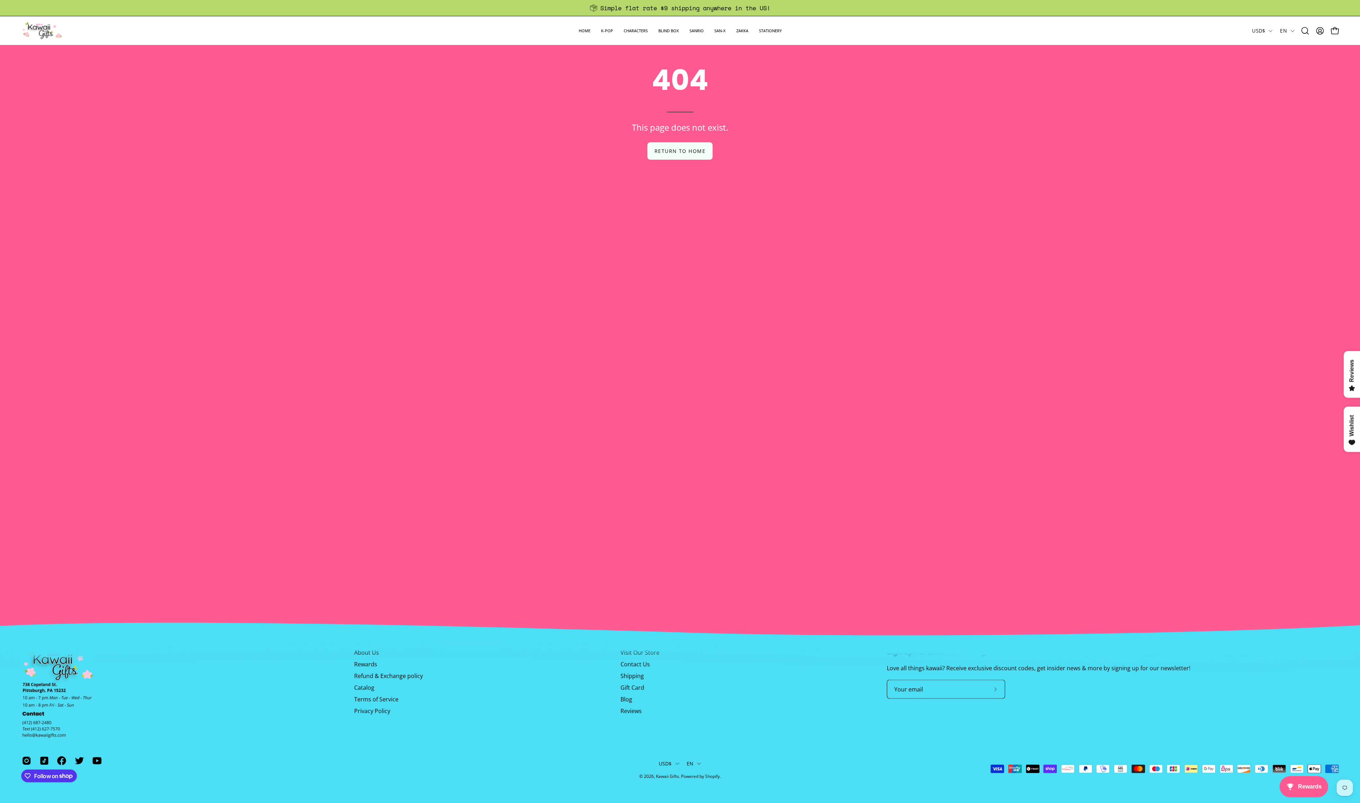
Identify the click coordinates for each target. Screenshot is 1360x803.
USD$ (1258, 30)
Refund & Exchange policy (388, 676)
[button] (607, 30)
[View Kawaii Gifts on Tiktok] (43, 760)
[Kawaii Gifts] (42, 31)
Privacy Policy (372, 711)
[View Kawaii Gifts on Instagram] (25, 760)
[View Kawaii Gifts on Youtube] (96, 760)
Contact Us (635, 664)
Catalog (364, 687)
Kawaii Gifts (667, 776)
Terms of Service (376, 699)
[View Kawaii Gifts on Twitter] (78, 760)
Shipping (632, 676)
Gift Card (632, 687)
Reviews (631, 711)
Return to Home (680, 151)
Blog (626, 699)
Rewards (365, 664)
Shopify (712, 776)
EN (1283, 30)
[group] (680, 8)
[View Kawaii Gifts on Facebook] (60, 760)
